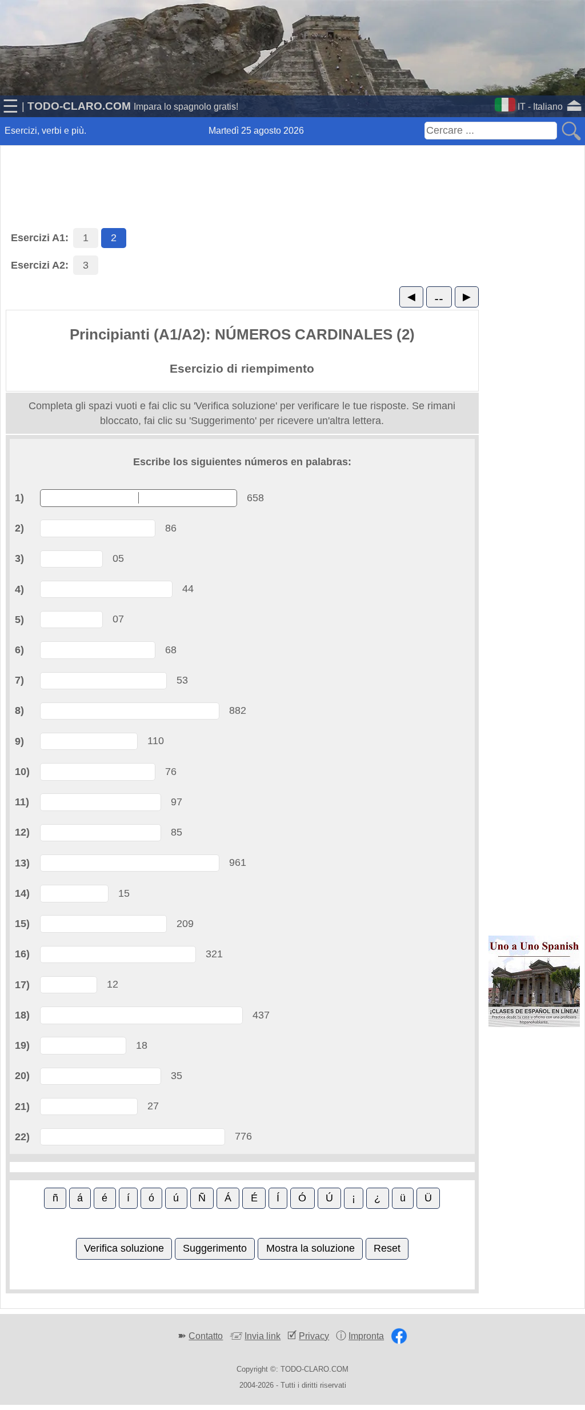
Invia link (263, 1336)
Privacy (314, 1336)
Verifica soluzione (124, 1248)
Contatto (206, 1336)
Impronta (366, 1336)
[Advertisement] (292, 173)
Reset (387, 1248)
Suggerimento (215, 1248)
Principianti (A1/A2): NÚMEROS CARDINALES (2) (242, 334)
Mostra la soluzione (310, 1248)
